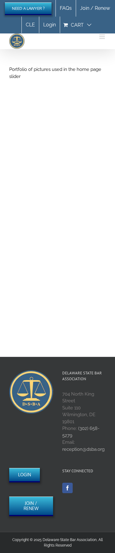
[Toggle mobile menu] (102, 36)
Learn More (31, 215)
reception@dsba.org (83, 449)
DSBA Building (27, 198)
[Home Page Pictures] (57, 144)
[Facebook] (67, 488)
